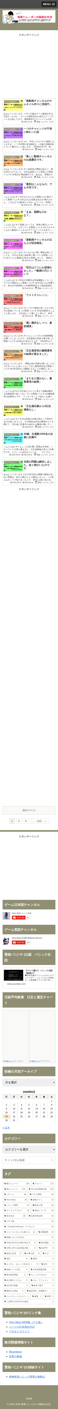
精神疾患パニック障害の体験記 (27, 1376)
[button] (52, 1160)
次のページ (29, 810)
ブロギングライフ (19, 1331)
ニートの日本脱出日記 (22, 1327)
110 (39, 821)
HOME (29, 1398)
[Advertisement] (29, 66)
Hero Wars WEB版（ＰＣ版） (26, 1322)
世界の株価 (15, 1356)
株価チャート (9, 1061)
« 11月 (6, 1127)
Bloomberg (15, 1351)
